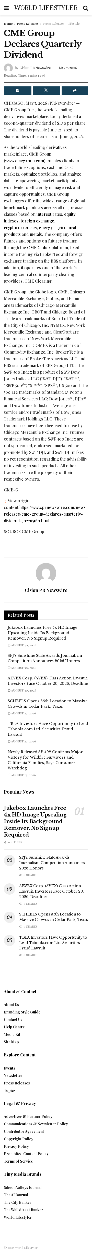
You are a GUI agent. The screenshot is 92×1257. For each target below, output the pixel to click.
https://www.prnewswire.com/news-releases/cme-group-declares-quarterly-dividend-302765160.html (46, 514)
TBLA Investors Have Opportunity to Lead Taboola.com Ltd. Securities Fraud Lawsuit (48, 729)
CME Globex (39, 247)
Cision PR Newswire (35, 67)
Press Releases (28, 23)
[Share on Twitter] (46, 90)
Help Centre (14, 1027)
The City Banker (17, 1202)
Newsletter (13, 1075)
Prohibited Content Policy (26, 1153)
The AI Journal (16, 1194)
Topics (10, 1090)
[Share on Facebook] (17, 90)
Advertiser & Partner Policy (28, 1116)
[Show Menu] (6, 7)
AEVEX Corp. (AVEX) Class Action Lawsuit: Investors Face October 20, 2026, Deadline (51, 891)
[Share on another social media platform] (75, 90)
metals (36, 234)
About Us (11, 1004)
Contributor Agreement (24, 1131)
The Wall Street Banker (23, 1209)
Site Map (11, 1041)
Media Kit (12, 1034)
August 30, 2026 (23, 645)
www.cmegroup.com (24, 160)
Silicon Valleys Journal (22, 1187)
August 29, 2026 (23, 713)
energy (45, 227)
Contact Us (13, 1019)
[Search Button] (85, 7)
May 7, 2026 (68, 67)
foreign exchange (37, 220)
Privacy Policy (16, 1146)
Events (9, 1068)
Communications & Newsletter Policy (36, 1123)
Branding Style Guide (22, 1012)
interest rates (49, 214)
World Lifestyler (18, 1217)
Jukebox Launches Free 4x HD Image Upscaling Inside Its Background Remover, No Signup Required (42, 633)
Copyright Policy (18, 1138)
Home (8, 23)
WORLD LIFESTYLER (45, 8)
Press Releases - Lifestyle (61, 23)
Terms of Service (18, 1161)
